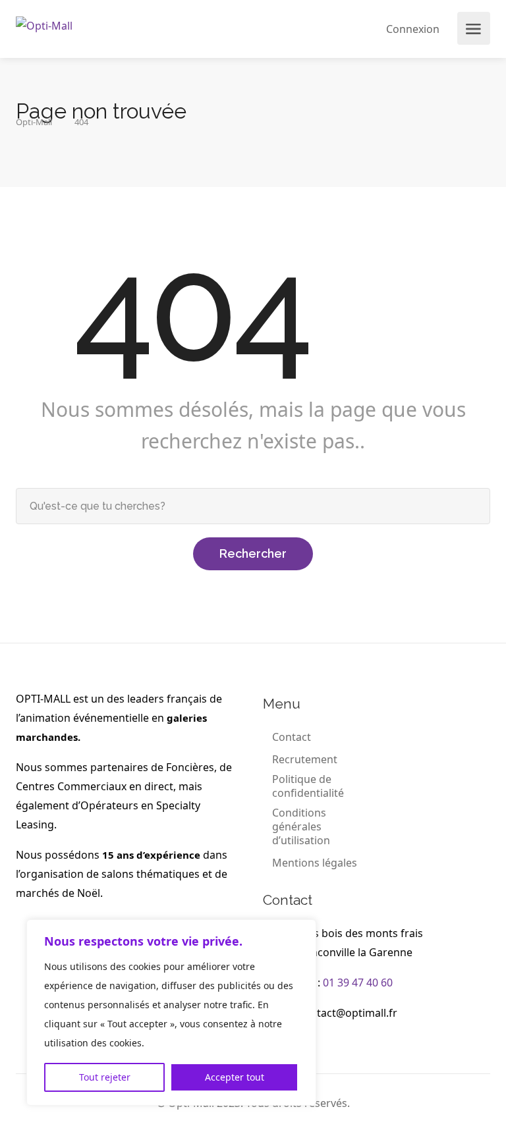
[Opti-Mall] (44, 24)
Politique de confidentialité (308, 786)
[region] (171, 1012)
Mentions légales (314, 863)
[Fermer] (302, 930)
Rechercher (253, 553)
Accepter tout (234, 1077)
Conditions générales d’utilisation (301, 827)
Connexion (411, 29)
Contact (291, 737)
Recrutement (304, 760)
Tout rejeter (104, 1077)
